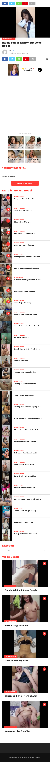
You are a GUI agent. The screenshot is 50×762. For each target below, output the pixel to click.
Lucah (14, 50)
